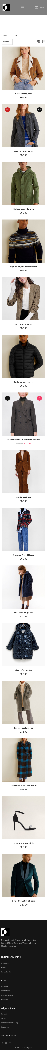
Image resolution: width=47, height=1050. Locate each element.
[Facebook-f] (2, 1043)
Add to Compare (23, 70)
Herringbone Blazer (23, 324)
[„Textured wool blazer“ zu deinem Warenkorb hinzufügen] (29, 128)
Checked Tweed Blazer (23, 555)
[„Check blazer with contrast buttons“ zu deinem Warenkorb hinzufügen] (29, 416)
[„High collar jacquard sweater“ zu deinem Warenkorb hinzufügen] (29, 243)
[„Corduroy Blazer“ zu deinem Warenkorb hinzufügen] (29, 474)
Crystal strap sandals (24, 843)
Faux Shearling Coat (23, 612)
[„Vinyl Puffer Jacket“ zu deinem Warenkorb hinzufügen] (29, 647)
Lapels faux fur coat (23, 728)
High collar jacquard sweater (23, 266)
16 (16, 35)
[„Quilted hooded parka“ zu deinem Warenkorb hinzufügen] (29, 185)
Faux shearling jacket (23, 93)
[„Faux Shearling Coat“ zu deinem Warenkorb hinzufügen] (29, 589)
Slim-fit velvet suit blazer (23, 901)
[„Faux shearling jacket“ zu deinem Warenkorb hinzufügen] (29, 70)
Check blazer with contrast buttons (23, 439)
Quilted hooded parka (23, 209)
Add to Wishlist (17, 70)
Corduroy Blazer (23, 497)
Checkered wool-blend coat (24, 785)
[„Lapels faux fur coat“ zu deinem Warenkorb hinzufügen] (29, 704)
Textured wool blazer (23, 151)
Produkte (24, 22)
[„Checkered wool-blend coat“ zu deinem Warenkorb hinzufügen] (29, 762)
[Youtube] (6, 1043)
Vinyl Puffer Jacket (23, 670)
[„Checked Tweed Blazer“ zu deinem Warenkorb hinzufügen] (29, 531)
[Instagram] (10, 1043)
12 (12, 35)
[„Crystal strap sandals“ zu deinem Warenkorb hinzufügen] (29, 820)
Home (17, 22)
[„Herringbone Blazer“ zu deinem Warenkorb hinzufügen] (29, 301)
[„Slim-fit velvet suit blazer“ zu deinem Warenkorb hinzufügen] (29, 877)
